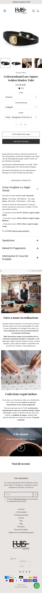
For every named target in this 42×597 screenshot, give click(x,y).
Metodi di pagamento (14, 248)
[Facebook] (23, 572)
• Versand (21, 509)
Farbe (21, 92)
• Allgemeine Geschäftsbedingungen (21, 532)
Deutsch (23, 561)
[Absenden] (35, 494)
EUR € (22, 566)
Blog (21, 524)
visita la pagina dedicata (20, 231)
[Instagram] (20, 572)
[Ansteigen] (25, 124)
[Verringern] (17, 124)
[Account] (33, 10)
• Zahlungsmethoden (21, 515)
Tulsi (23, 585)
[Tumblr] (30, 572)
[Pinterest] (26, 572)
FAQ (21, 521)
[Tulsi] (21, 10)
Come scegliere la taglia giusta (16, 189)
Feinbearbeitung (21, 103)
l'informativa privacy (20, 499)
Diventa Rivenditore (21, 529)
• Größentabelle (21, 512)
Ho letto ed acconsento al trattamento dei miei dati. (22, 500)
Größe (21, 113)
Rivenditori (21, 527)
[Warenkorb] (38, 10)
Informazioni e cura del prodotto (15, 258)
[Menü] (4, 10)
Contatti (21, 518)
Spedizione (8, 240)
